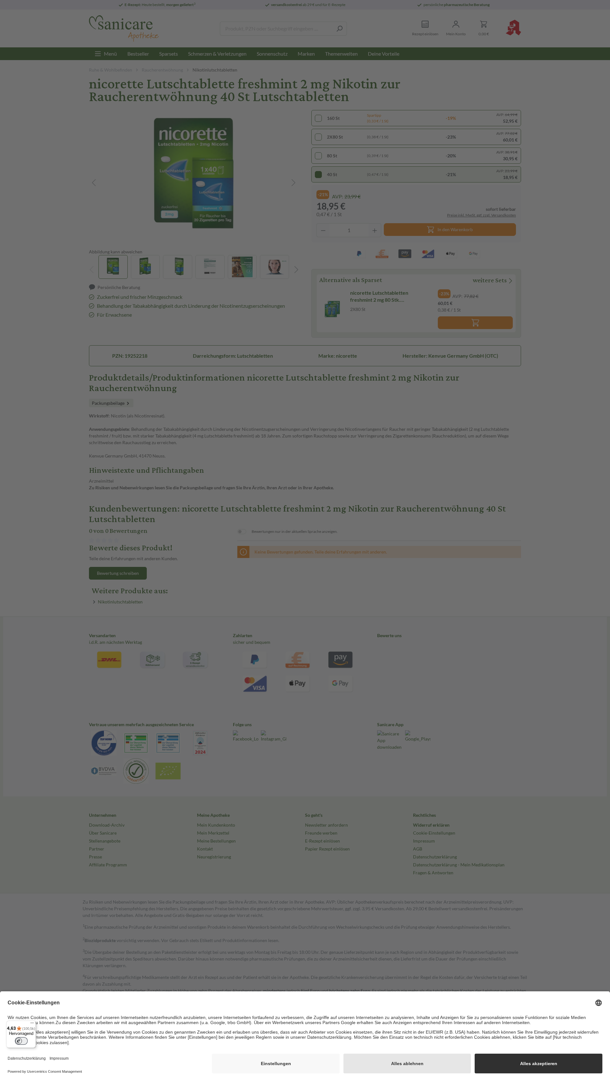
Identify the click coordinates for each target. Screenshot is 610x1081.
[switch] (21, 1041)
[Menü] (32, 1024)
